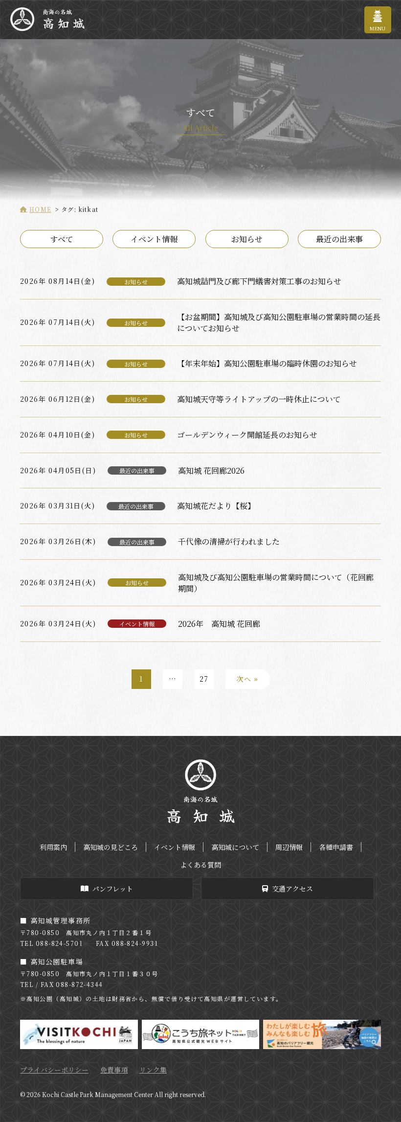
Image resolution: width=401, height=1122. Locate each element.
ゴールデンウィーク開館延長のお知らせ (247, 434)
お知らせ (247, 239)
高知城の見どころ (110, 847)
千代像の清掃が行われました (229, 541)
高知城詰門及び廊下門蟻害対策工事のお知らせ (259, 281)
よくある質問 (200, 865)
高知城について (235, 847)
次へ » (247, 679)
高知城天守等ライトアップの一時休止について (259, 399)
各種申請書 (336, 847)
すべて (61, 239)
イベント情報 (154, 239)
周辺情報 (289, 847)
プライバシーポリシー (54, 1070)
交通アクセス (292, 888)
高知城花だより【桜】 (216, 505)
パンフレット (112, 888)
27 (204, 679)
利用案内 (53, 847)
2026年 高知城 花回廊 (219, 623)
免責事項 (114, 1070)
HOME (40, 209)
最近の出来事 (339, 239)
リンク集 (153, 1070)
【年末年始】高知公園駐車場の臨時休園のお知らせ (267, 363)
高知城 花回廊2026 (211, 470)
